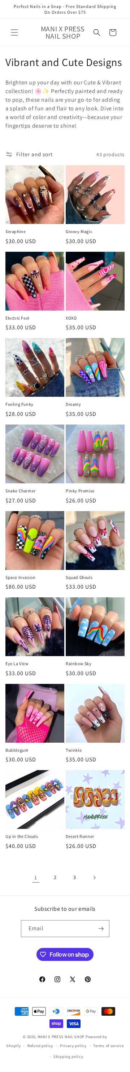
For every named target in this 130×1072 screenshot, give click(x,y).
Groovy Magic (79, 231)
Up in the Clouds (21, 836)
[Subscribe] (101, 928)
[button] (14, 32)
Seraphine (15, 231)
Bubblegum (16, 750)
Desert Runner (80, 836)
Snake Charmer (20, 490)
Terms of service (108, 1045)
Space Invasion (20, 577)
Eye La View (17, 663)
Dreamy (73, 404)
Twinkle (74, 750)
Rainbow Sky (79, 663)
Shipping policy (68, 1056)
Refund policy (40, 1045)
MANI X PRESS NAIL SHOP (61, 1036)
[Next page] (94, 878)
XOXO (71, 318)
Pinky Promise (80, 490)
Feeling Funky (19, 404)
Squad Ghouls (79, 577)
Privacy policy (73, 1045)
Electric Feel (17, 318)
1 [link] (35, 877)
